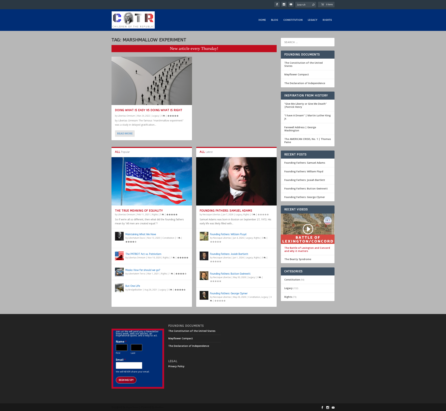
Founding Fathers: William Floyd (228, 234)
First (118, 353)
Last (133, 353)
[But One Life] (119, 287)
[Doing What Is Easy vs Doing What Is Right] (152, 81)
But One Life (132, 286)
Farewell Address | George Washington (300, 129)
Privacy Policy (176, 366)
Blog (274, 20)
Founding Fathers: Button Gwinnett (230, 273)
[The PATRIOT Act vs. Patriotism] (119, 256)
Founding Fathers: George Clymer (229, 293)
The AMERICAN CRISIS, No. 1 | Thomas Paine (307, 140)
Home (262, 20)
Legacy (312, 20)
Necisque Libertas (211, 214)
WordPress (159, 407)
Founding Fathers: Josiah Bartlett (229, 254)
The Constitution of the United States (303, 64)
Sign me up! (126, 380)
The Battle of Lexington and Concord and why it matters (307, 249)
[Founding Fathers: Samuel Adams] (236, 181)
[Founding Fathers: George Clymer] (204, 295)
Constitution (293, 20)
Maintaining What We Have (140, 234)
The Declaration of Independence (304, 83)
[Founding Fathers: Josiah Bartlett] (204, 256)
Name (121, 341)
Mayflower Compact (296, 74)
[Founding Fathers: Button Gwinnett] (204, 275)
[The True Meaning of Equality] (152, 181)
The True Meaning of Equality (139, 210)
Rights (327, 20)
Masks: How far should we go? (142, 270)
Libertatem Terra (136, 273)
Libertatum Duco (136, 237)
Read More (125, 133)
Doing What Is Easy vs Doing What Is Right (148, 110)
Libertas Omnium (126, 115)
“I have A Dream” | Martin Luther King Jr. (307, 117)
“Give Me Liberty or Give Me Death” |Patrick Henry (305, 105)
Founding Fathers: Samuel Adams (226, 210)
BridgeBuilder (135, 289)
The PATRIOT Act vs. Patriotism (143, 254)
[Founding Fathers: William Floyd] (204, 236)
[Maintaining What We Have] (119, 236)
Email (121, 360)
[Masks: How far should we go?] (119, 272)
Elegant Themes (132, 407)
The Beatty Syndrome (297, 259)
